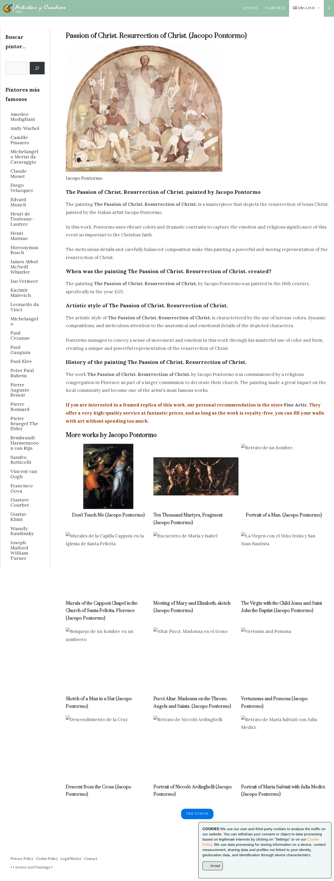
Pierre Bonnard (19, 406)
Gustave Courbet (19, 502)
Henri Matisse (19, 235)
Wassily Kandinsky (22, 531)
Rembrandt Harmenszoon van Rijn (24, 443)
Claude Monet (18, 173)
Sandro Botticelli (20, 459)
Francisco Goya (21, 488)
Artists (250, 8)
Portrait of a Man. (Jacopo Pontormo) (284, 515)
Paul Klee (21, 361)
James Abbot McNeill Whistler (24, 267)
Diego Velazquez (21, 187)
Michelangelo (24, 321)
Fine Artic (295, 405)
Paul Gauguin (20, 349)
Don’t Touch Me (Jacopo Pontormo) (108, 515)
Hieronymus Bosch (24, 250)
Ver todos (197, 814)
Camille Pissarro (19, 140)
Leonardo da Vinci (24, 307)
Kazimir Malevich (20, 292)
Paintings (275, 8)
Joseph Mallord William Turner (19, 550)
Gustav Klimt (18, 516)
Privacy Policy (21, 858)
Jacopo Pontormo (84, 178)
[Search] (37, 68)
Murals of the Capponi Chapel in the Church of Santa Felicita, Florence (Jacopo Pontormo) (102, 611)
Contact (90, 858)
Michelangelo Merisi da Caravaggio (24, 156)
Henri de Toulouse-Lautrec (22, 219)
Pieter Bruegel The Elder (24, 423)
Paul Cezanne (20, 335)
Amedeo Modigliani (22, 116)
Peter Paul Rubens (22, 373)
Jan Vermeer (24, 281)
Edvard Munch (18, 202)
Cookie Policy (47, 858)
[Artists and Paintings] (34, 8)
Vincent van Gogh (23, 474)
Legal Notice (71, 858)
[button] (329, 8)
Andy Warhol (24, 128)
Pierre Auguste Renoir (19, 390)
